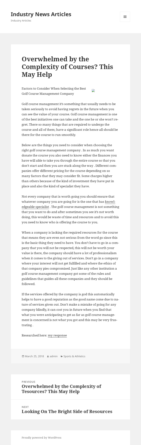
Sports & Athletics (74, 356)
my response (57, 335)
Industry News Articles (41, 14)
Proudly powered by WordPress (41, 437)
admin (54, 356)
